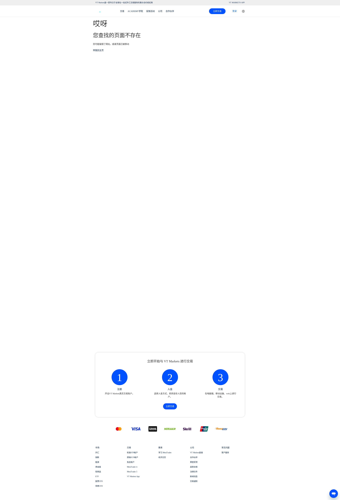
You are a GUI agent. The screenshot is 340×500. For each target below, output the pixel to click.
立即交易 (217, 11)
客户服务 (225, 453)
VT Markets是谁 (196, 453)
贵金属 (98, 467)
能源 (97, 462)
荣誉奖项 (193, 462)
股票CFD (99, 481)
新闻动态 (193, 476)
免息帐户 (130, 462)
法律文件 (193, 472)
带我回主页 (98, 50)
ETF (97, 476)
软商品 (98, 472)
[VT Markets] (105, 10)
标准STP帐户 (132, 453)
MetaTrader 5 (132, 472)
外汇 (97, 453)
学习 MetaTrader (164, 453)
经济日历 (162, 457)
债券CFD (99, 486)
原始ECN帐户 (132, 457)
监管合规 (193, 467)
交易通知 (193, 481)
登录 (234, 11)
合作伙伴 (193, 457)
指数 (97, 457)
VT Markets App (133, 476)
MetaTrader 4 (132, 467)
